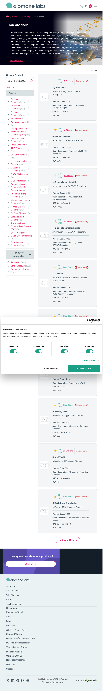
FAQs (8, 599)
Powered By (80, 680)
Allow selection (51, 368)
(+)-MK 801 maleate (61, 136)
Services (10, 616)
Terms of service (58, 682)
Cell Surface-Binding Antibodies (20, 638)
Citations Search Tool (15, 630)
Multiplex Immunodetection (18, 642)
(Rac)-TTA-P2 (59, 457)
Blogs (8, 621)
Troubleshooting (13, 603)
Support (9, 668)
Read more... (16, 60)
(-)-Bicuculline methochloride (66, 227)
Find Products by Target (21, 16)
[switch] (38, 351)
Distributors (11, 664)
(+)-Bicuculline (59, 87)
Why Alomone (12, 594)
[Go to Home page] (25, 6)
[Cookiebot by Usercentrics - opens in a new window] (89, 321)
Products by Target (14, 612)
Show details (89, 360)
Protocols (10, 625)
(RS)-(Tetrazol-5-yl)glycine (65, 503)
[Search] (90, 6)
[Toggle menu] (95, 6)
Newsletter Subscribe (15, 659)
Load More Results (67, 540)
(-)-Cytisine (58, 273)
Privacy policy (46, 682)
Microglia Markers (14, 651)
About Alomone (13, 590)
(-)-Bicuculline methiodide (65, 182)
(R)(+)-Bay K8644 (61, 411)
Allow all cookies (84, 368)
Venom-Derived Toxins (16, 647)
